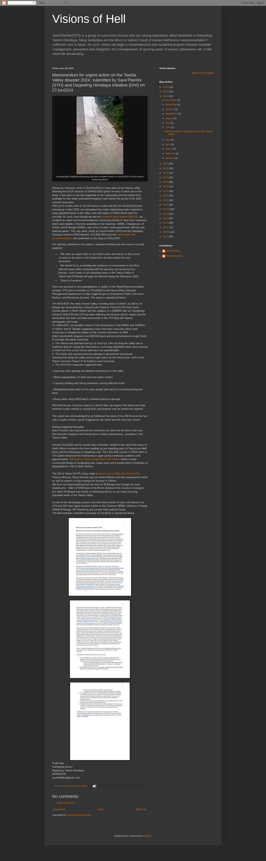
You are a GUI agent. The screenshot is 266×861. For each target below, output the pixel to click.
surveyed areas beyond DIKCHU (119, 216)
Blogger (147, 836)
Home (100, 809)
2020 (166, 177)
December (171, 100)
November (171, 104)
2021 (166, 173)
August (170, 118)
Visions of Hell (89, 18)
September (172, 113)
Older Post (141, 809)
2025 (166, 91)
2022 (166, 168)
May (168, 139)
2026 (166, 87)
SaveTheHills (173, 250)
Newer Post (59, 809)
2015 (166, 200)
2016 (166, 195)
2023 (166, 163)
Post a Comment (66, 803)
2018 (166, 186)
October (170, 109)
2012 (166, 214)
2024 (166, 96)
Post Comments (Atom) (79, 815)
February (171, 153)
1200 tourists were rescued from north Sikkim (94, 459)
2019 (166, 182)
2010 (166, 222)
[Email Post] (94, 786)
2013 (166, 209)
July (168, 123)
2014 (166, 204)
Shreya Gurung (174, 256)
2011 (166, 218)
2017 (166, 191)
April (168, 144)
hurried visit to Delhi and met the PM (118, 473)
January (170, 158)
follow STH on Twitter (203, 73)
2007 (166, 236)
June (168, 127)
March (169, 149)
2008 (166, 232)
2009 (166, 227)
